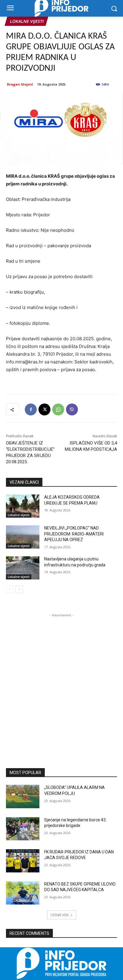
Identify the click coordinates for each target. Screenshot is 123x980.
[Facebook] (31, 409)
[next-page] (19, 589)
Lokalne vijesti (26, 21)
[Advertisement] (61, 679)
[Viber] (72, 409)
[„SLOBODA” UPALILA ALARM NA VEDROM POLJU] (22, 796)
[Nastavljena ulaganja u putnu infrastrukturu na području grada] (22, 567)
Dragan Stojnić (20, 84)
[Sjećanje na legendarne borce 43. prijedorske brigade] (22, 828)
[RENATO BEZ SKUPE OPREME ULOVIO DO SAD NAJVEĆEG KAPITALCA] (22, 893)
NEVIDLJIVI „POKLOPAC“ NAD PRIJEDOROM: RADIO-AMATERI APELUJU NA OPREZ (74, 534)
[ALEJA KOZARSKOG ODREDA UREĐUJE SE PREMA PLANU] (22, 506)
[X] (44, 409)
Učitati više (59, 914)
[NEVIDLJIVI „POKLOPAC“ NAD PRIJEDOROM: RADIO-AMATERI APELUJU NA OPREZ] (22, 537)
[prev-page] (9, 589)
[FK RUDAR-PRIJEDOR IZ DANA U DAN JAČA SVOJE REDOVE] (22, 860)
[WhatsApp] (58, 409)
